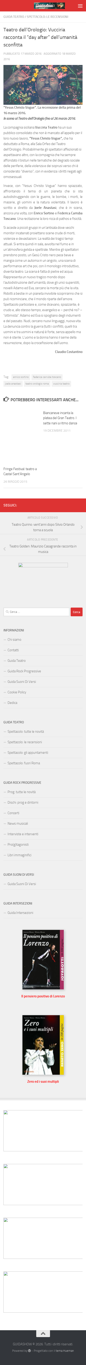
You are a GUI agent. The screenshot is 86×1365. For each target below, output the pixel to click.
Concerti (13, 813)
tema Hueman (65, 1350)
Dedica (12, 703)
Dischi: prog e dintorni (23, 802)
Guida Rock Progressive (24, 671)
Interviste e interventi (23, 834)
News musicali (18, 823)
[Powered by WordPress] (29, 1350)
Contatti (13, 650)
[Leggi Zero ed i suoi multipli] (43, 1074)
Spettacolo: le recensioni (47, 17)
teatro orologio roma (37, 383)
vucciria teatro (61, 383)
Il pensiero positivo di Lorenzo (43, 996)
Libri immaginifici (19, 855)
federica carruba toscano (47, 377)
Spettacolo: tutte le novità (26, 732)
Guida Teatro (13, 17)
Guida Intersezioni (20, 913)
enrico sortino (21, 377)
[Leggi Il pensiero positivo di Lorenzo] (43, 988)
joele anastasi (13, 383)
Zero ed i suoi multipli (43, 1082)
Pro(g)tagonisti (18, 845)
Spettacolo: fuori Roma (24, 763)
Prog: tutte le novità (22, 792)
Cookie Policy (17, 692)
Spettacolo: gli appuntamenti (28, 753)
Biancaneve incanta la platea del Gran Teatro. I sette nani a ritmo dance (60, 418)
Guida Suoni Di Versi (22, 682)
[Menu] (80, 5)
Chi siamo (14, 640)
